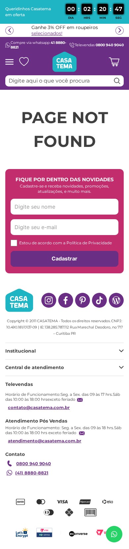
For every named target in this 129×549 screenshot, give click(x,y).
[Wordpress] (116, 300)
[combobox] (64, 80)
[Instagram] (48, 300)
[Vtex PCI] (44, 533)
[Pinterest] (82, 300)
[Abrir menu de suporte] (114, 534)
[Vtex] (104, 533)
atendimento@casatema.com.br (44, 440)
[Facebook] (65, 300)
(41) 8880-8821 (31, 472)
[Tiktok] (99, 300)
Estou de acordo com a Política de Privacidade (65, 242)
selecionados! (47, 33)
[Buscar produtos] (117, 80)
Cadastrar (64, 258)
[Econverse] (78, 532)
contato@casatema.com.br (39, 407)
